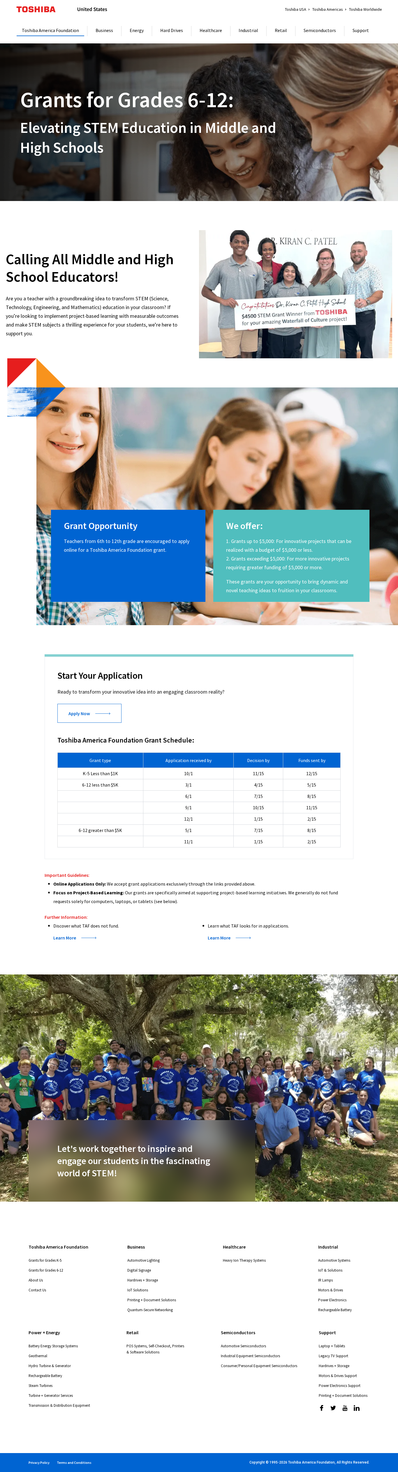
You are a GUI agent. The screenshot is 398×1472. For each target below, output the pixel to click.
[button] (74, 937)
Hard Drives (171, 30)
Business (104, 30)
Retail (281, 30)
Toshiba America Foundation (50, 30)
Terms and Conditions (74, 1462)
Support (361, 30)
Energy (137, 30)
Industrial (248, 30)
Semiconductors (320, 30)
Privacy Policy (39, 1462)
